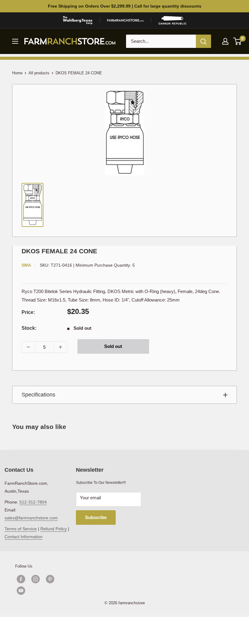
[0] (237, 41)
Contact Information (24, 536)
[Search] (203, 41)
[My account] (225, 41)
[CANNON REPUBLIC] (172, 20)
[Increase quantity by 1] (60, 347)
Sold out (113, 346)
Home (17, 73)
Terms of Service (21, 528)
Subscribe (96, 517)
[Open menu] (15, 41)
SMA (26, 265)
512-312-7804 (33, 502)
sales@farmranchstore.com (31, 517)
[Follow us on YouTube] (43, 590)
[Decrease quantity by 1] (28, 347)
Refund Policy (53, 528)
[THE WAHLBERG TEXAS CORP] (77, 20)
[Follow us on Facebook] (21, 579)
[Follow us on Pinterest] (50, 579)
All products (39, 73)
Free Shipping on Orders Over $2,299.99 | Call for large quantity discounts (124, 6)
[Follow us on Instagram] (35, 579)
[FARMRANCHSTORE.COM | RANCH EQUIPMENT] (125, 20)
